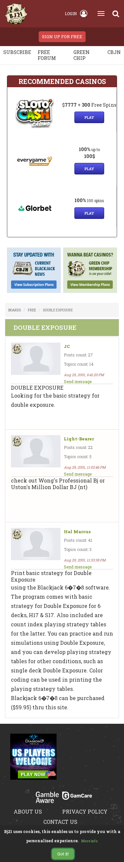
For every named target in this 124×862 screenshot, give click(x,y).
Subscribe (17, 52)
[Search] (115, 13)
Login (71, 13)
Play (89, 117)
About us (28, 811)
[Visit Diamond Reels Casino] (33, 760)
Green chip (81, 55)
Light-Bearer (79, 439)
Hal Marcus (77, 532)
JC (67, 346)
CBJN (114, 52)
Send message (78, 381)
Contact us (60, 821)
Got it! (63, 854)
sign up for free (62, 36)
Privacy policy (84, 811)
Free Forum (47, 55)
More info (89, 841)
